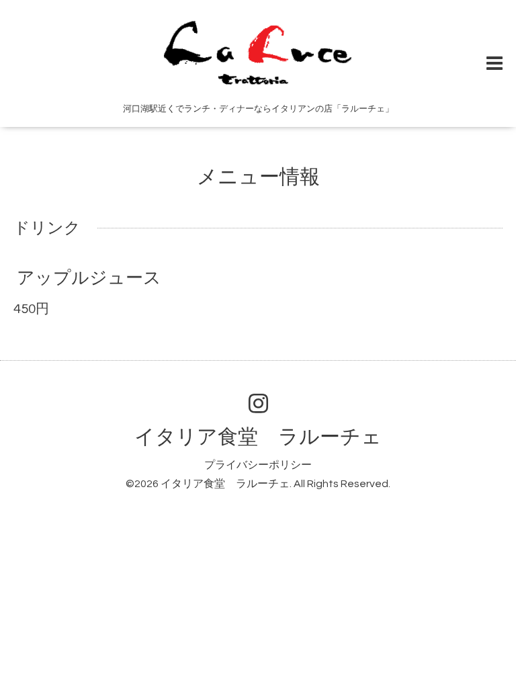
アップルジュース (89, 278)
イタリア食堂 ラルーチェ (258, 437)
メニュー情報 (258, 177)
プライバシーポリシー (258, 465)
